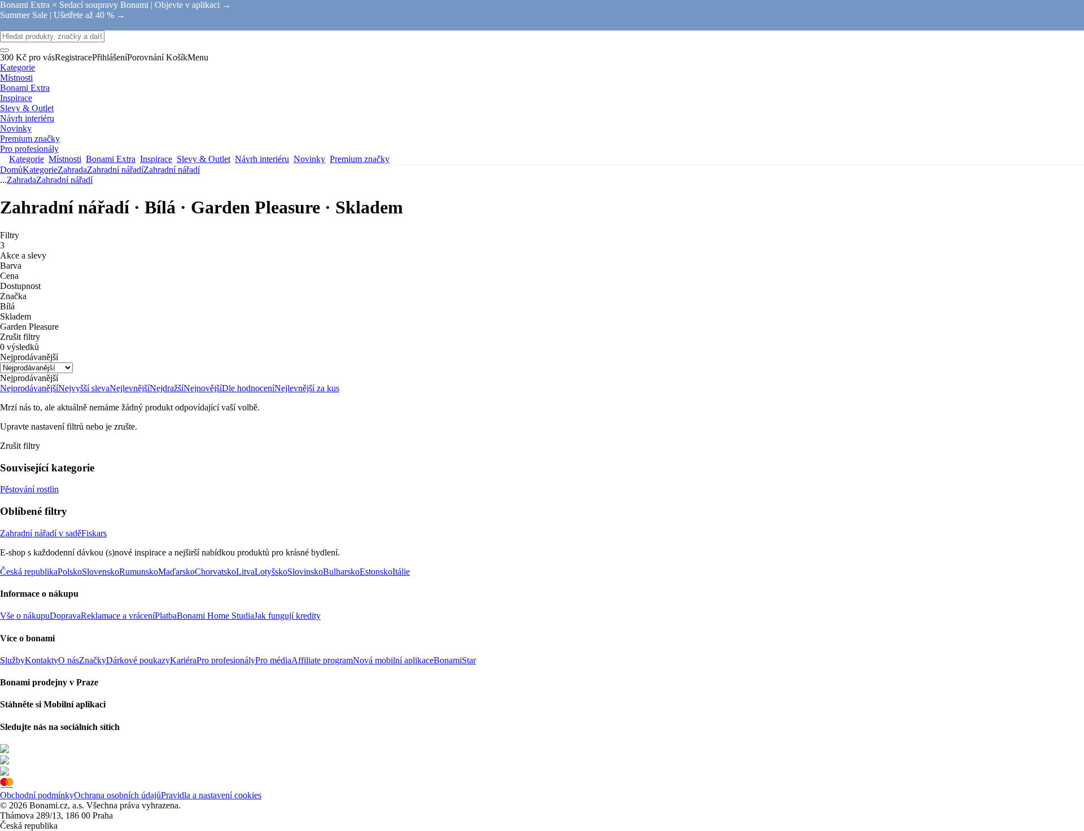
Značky (92, 660)
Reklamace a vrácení (118, 615)
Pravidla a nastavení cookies (211, 795)
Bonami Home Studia (215, 615)
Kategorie (40, 169)
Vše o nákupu (25, 615)
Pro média (273, 660)
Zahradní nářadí (171, 169)
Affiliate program (322, 660)
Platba (166, 615)
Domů (11, 169)
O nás (68, 660)
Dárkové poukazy (138, 660)
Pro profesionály (225, 660)
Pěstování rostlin (29, 489)
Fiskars (94, 533)
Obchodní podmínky (37, 795)
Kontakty (41, 660)
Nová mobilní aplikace (393, 660)
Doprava (65, 615)
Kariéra (183, 660)
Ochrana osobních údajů (117, 795)
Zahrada (72, 169)
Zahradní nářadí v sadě (40, 533)
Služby (12, 660)
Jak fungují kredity (287, 615)
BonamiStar (455, 660)
